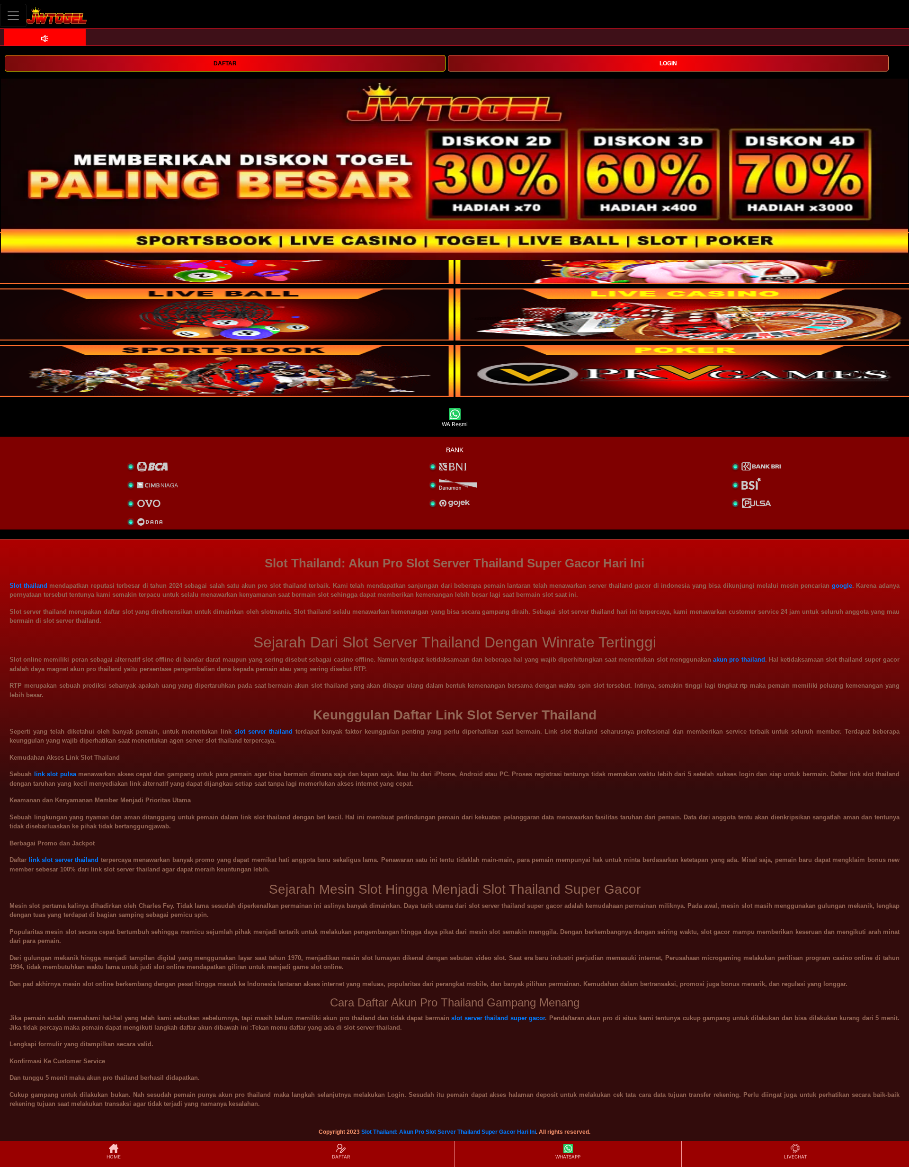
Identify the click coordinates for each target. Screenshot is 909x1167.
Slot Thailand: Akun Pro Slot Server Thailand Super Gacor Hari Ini (448, 1132)
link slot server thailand (64, 859)
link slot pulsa (55, 774)
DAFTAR (225, 63)
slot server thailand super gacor (498, 1018)
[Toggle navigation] (13, 15)
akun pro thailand (739, 659)
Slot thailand (28, 585)
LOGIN (668, 63)
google (842, 585)
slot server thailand (263, 731)
